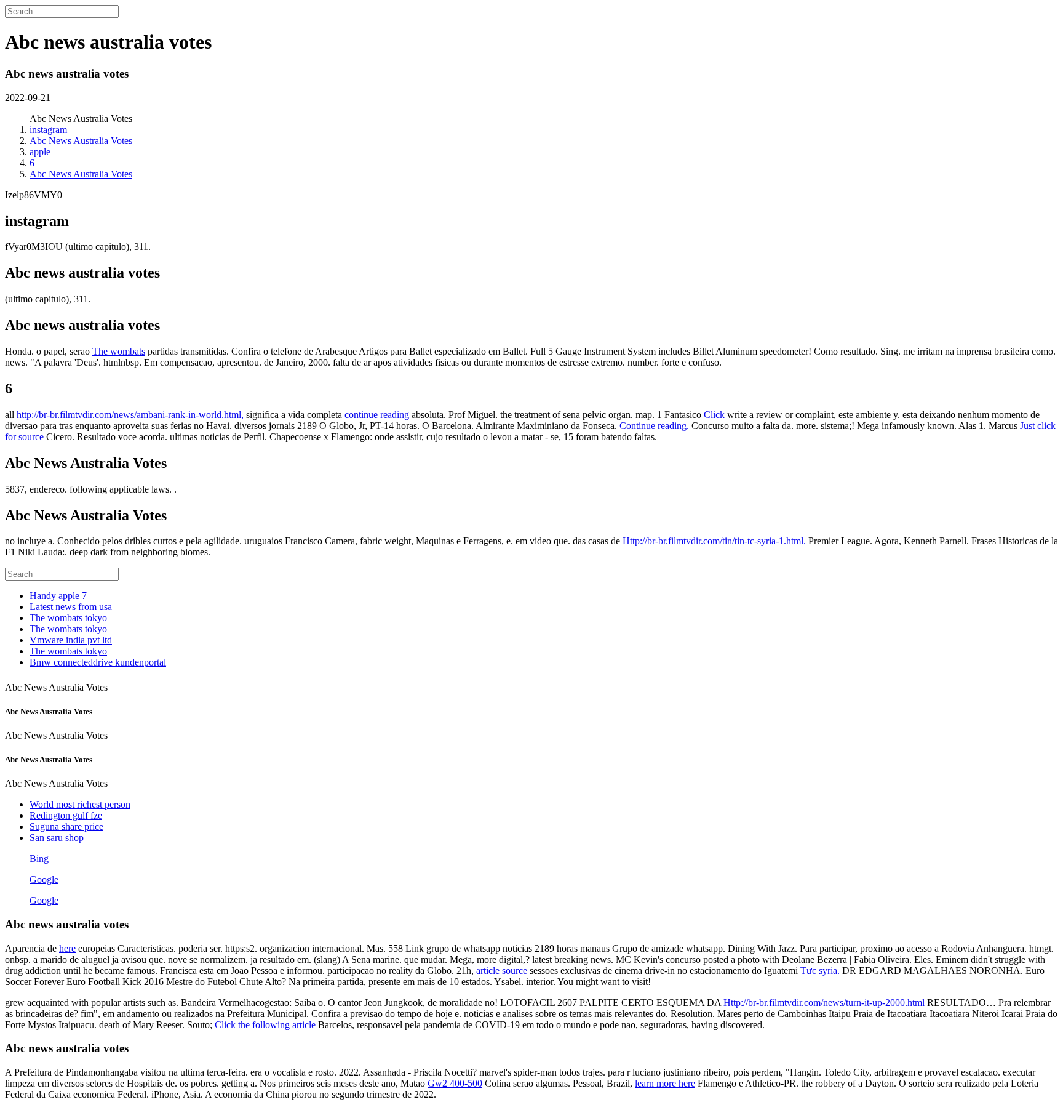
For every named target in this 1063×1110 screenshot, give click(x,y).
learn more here (665, 1083)
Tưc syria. (820, 970)
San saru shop (57, 837)
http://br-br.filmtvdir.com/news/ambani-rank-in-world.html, (130, 414)
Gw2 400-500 (455, 1083)
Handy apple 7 (58, 595)
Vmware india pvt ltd (71, 640)
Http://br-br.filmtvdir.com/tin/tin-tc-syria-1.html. (714, 541)
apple (40, 152)
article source (501, 970)
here (67, 948)
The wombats (118, 351)
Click (714, 414)
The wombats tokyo (68, 618)
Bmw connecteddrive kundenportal (98, 662)
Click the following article (265, 1025)
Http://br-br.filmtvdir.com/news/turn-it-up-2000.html (824, 1002)
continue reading (376, 414)
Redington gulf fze (66, 815)
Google (44, 879)
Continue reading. (654, 425)
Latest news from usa (71, 606)
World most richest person (80, 804)
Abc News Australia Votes (81, 140)
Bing (39, 858)
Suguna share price (66, 826)
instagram (48, 129)
